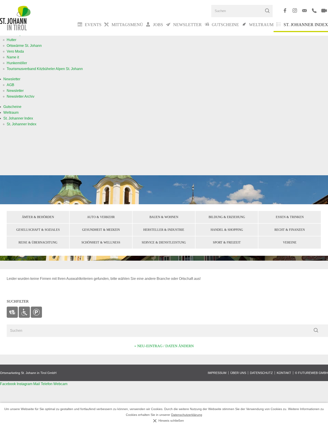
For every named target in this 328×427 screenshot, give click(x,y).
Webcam (60, 384)
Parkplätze (36, 312)
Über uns (238, 372)
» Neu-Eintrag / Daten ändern (164, 346)
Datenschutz (261, 372)
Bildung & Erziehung (227, 217)
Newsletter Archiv (20, 96)
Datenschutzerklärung (186, 415)
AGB (10, 85)
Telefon (47, 384)
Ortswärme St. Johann (24, 45)
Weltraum (11, 112)
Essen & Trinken (290, 217)
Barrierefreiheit (24, 312)
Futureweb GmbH (313, 373)
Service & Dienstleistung (164, 242)
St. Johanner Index (306, 24)
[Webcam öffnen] (324, 10)
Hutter (11, 40)
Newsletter (11, 79)
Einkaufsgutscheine (12, 312)
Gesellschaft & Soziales (38, 229)
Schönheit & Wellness (100, 242)
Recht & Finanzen (289, 229)
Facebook (8, 384)
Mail (37, 384)
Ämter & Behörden (38, 217)
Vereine (290, 242)
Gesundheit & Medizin (101, 229)
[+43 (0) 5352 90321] (314, 10)
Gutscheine (12, 107)
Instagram (25, 384)
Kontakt (284, 372)
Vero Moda (15, 51)
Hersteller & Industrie (163, 229)
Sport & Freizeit (227, 242)
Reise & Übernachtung (38, 242)
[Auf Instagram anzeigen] (295, 10)
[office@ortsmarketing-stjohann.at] (304, 10)
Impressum (217, 372)
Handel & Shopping (227, 229)
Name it (13, 57)
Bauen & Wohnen (163, 217)
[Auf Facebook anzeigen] (285, 10)
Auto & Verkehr (101, 217)
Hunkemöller (17, 63)
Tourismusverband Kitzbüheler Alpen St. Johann (45, 69)
